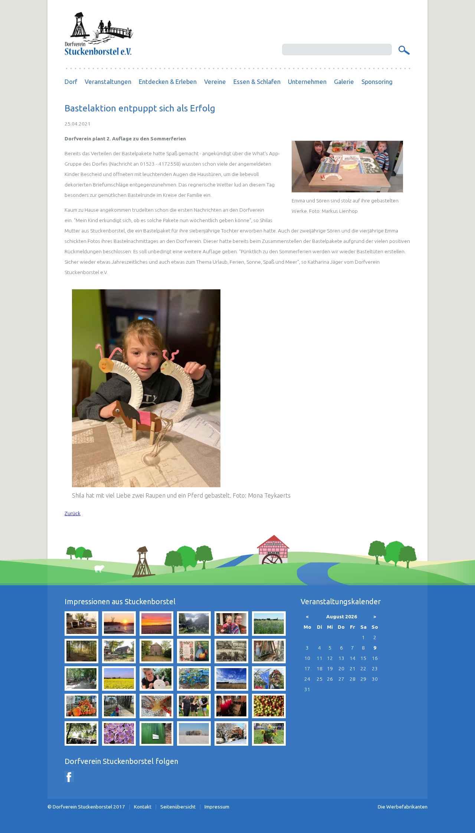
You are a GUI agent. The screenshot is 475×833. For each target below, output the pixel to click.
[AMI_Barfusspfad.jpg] (81, 661)
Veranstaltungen (108, 81)
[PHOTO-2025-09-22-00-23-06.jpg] (156, 633)
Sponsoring (377, 81)
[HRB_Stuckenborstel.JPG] (231, 661)
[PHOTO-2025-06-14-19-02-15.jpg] (194, 716)
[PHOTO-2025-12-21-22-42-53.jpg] (231, 716)
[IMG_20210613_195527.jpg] (81, 633)
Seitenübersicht (178, 807)
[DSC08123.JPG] (194, 743)
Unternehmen (307, 81)
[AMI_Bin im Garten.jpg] (156, 743)
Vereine (215, 81)
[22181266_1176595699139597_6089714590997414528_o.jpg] (269, 716)
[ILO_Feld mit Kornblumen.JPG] (269, 633)
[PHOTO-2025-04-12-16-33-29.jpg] (156, 716)
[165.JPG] (119, 743)
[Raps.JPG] (119, 688)
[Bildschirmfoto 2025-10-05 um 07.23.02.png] (81, 743)
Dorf (71, 81)
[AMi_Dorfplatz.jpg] (119, 661)
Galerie (344, 81)
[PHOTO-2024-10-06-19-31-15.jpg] (81, 716)
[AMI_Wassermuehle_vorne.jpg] (156, 661)
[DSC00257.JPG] (119, 633)
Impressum (216, 807)
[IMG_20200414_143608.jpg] (231, 688)
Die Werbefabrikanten (403, 807)
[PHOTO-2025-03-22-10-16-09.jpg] (119, 716)
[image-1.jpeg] (269, 661)
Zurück (73, 513)
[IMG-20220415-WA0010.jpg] (231, 633)
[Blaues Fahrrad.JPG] (194, 688)
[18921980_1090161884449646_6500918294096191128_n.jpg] (81, 688)
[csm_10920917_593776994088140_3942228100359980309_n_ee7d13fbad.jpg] (194, 661)
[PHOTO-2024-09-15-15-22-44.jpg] (269, 688)
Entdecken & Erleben (168, 81)
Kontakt (142, 807)
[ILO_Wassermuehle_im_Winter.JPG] (231, 743)
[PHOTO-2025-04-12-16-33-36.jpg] (156, 688)
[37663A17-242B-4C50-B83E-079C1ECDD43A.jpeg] (194, 633)
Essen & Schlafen (257, 81)
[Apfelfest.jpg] (269, 743)
